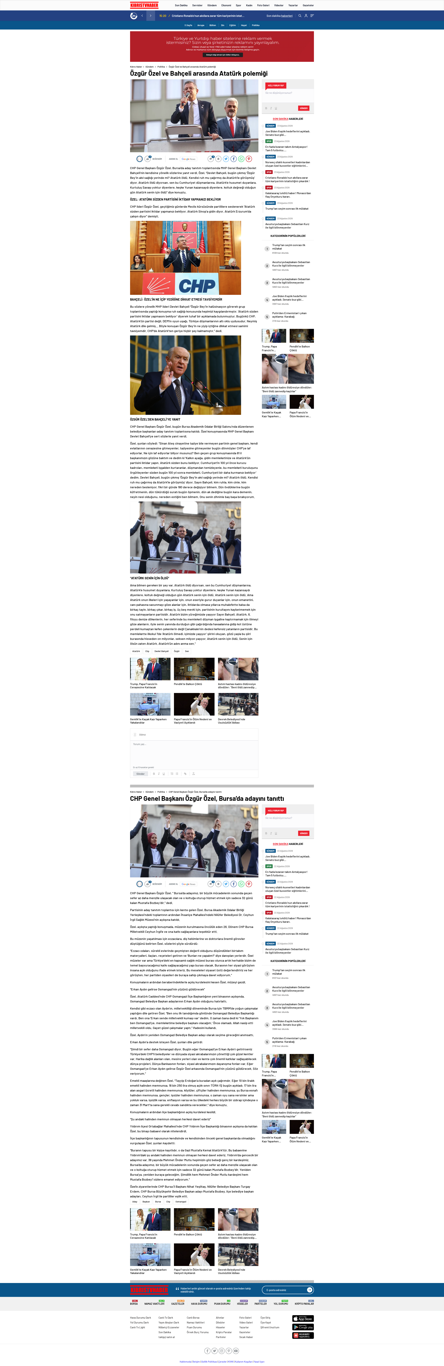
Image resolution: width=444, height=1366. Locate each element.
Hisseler (242, 1302)
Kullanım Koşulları (244, 1361)
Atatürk (136, 651)
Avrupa (200, 25)
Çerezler (222, 1361)
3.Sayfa (188, 25)
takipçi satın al (167, 1337)
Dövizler (220, 1322)
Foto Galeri (263, 5)
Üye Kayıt (266, 1322)
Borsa (134, 1302)
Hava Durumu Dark (140, 1317)
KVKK (231, 1361)
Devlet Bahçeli (162, 651)
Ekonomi (226, 5)
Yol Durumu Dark (139, 1322)
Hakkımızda (185, 1361)
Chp (147, 651)
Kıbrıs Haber (136, 66)
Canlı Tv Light (137, 1327)
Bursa (158, 1201)
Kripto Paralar (304, 1302)
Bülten (213, 25)
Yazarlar (293, 5)
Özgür (177, 651)
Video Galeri (246, 1322)
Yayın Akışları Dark (169, 1322)
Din (222, 25)
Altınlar (220, 1317)
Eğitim (232, 25)
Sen (187, 651)
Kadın (249, 5)
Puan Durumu (222, 1302)
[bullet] (176, 774)
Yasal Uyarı (259, 1361)
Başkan (146, 1201)
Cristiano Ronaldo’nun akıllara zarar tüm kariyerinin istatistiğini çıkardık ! (177, 15)
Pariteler (261, 1302)
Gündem (212, 5)
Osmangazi (181, 1201)
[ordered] (172, 774)
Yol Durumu (281, 1302)
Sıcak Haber (246, 1337)
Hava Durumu (199, 1302)
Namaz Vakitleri (154, 1302)
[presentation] (142, 15)
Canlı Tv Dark (166, 1317)
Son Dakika (181, 5)
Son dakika (280, 15)
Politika (255, 25)
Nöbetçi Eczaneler (169, 1327)
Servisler (197, 5)
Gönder (140, 773)
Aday (134, 1201)
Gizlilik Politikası (209, 1361)
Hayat (244, 25)
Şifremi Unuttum (270, 1327)
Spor (238, 5)
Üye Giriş (265, 1317)
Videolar (279, 5)
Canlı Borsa (193, 1317)
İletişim (196, 1361)
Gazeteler (308, 5)
